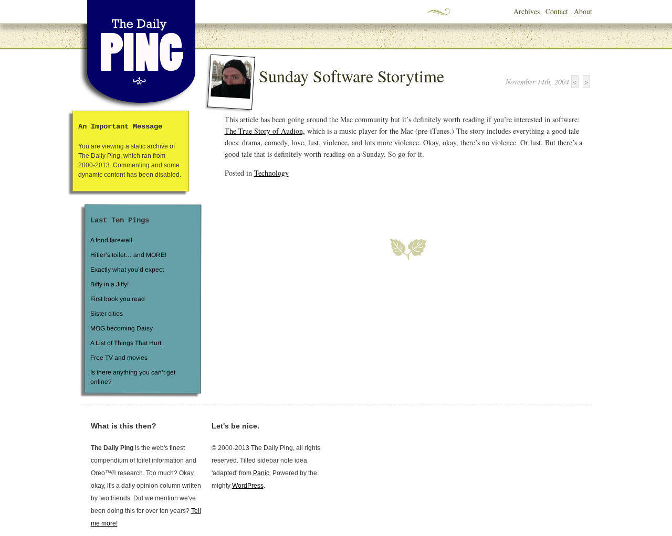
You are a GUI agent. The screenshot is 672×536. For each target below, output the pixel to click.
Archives (526, 11)
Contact (556, 11)
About (583, 11)
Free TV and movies (118, 357)
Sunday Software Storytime (351, 76)
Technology (271, 173)
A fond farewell (111, 240)
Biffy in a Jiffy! (109, 284)
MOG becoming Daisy (121, 328)
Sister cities (106, 313)
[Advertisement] (347, 202)
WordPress (248, 485)
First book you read (117, 299)
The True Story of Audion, (265, 131)
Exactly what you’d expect (127, 269)
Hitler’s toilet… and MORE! (128, 255)
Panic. (262, 473)
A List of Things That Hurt (125, 343)
